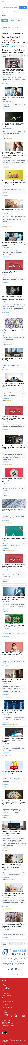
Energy (10, 226)
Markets (5, 20)
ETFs (19, 20)
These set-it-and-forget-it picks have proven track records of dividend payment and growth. (14, 780)
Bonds (6, 581)
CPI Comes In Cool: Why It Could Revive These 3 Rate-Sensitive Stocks (13, 832)
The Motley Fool (6, 83)
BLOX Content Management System (11, 1042)
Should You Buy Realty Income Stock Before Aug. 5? (12, 271)
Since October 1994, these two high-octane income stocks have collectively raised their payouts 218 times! (13, 810)
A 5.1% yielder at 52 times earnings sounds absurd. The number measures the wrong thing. (14, 79)
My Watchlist (16, 11)
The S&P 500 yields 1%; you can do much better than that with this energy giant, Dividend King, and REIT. (14, 393)
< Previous (4, 56)
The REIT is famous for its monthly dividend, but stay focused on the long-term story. (13, 191)
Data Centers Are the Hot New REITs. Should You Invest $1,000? (12, 711)
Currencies (13, 27)
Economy (6, 226)
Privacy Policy (12, 1040)
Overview (5, 27)
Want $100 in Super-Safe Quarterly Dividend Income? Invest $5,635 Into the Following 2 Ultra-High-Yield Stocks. (13, 298)
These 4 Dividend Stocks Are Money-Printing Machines (12, 510)
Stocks (12, 20)
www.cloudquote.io (14, 960)
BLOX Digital (21, 1042)
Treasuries (5, 30)
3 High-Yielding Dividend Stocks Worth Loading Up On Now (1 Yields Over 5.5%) (13, 385)
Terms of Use (7, 1040)
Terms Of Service (16, 965)
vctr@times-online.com (11, 1025)
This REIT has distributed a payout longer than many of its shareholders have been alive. (14, 162)
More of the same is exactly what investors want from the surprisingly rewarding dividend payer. (14, 252)
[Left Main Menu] (2, 2)
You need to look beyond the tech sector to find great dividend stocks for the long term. (14, 902)
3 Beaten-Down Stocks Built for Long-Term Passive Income (13, 680)
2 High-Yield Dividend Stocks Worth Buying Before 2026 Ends (12, 210)
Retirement (7, 431)
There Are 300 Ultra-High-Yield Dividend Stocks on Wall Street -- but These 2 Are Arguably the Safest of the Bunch (14, 802)
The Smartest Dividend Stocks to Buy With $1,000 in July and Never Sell (12, 772)
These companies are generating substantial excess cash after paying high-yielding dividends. (14, 337)
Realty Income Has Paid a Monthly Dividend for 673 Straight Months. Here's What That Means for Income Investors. (14, 154)
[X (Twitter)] (8, 969)
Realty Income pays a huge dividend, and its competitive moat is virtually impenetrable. (13, 574)
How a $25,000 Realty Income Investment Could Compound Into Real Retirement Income (13, 418)
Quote (6, 46)
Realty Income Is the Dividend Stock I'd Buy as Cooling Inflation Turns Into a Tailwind (13, 740)
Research (22, 46)
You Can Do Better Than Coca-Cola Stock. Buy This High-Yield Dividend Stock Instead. (14, 480)
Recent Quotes (5, 11)
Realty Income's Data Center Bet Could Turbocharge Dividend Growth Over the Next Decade (13, 447)
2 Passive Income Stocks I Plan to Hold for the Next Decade (13, 626)
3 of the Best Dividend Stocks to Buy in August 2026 (13, 98)
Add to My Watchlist (5, 44)
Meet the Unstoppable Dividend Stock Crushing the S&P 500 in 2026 (13, 598)
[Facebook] (12, 969)
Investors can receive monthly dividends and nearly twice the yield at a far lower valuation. (13, 488)
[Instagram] (19, 969)
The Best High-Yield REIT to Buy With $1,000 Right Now (12, 359)
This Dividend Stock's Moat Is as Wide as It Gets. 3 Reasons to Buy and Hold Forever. (13, 566)
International (19, 27)
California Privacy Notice (20, 1040)
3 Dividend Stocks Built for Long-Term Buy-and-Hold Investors (13, 894)
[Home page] (14, 1015)
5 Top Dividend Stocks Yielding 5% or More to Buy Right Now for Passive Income (13, 654)
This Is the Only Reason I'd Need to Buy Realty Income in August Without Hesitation (13, 124)
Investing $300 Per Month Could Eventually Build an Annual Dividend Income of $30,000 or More (12, 866)
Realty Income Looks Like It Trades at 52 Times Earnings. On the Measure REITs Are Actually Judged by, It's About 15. (13, 70)
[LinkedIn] (15, 969)
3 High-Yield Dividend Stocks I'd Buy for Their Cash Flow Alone (13, 329)
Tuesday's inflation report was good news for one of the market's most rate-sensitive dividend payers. (14, 748)
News (9, 27)
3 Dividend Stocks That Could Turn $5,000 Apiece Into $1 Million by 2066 (13, 537)
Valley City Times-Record (11, 1039)
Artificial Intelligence (8, 138)
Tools (4, 24)
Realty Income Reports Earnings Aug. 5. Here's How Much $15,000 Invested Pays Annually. (13, 244)
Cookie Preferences (4, 1041)
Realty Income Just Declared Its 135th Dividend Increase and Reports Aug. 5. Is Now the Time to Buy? (13, 182)
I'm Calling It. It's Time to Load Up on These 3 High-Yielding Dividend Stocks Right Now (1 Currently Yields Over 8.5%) (13, 925)
